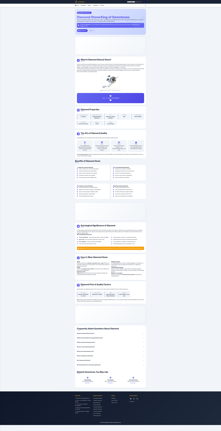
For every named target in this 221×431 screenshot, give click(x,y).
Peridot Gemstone (97, 415)
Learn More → (88, 382)
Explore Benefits (82, 30)
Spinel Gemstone (96, 402)
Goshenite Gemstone (97, 409)
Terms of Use (114, 402)
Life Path (102, 5)
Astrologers (83, 5)
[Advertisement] (110, 46)
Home (77, 5)
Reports (89, 5)
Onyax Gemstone (97, 413)
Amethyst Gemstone (97, 400)
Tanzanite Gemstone (97, 407)
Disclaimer (113, 398)
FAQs (92, 30)
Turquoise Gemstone (97, 411)
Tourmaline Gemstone (97, 398)
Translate (144, 1)
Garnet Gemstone (97, 404)
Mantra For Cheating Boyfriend (82, 398)
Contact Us (132, 401)
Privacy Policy (114, 400)
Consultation (95, 5)
